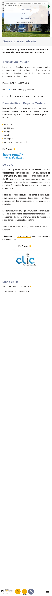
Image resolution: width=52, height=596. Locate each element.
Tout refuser (26, 14)
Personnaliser (26, 18)
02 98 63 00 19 (24, 236)
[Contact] (24, 591)
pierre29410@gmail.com (23, 90)
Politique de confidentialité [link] (26, 22)
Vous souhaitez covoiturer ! (16, 291)
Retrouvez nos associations (16, 286)
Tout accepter (26, 10)
